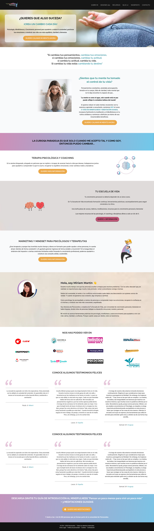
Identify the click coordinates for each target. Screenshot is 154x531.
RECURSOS (116, 5)
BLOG (125, 5)
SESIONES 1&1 (105, 5)
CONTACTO (146, 5)
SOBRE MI (94, 5)
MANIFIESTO (135, 5)
